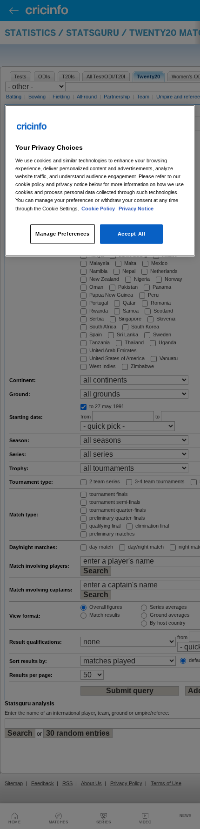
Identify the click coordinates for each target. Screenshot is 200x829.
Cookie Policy (98, 208)
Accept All (132, 233)
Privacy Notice (136, 208)
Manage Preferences (62, 233)
